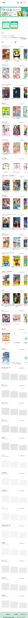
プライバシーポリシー (21, 617)
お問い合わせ (23, 614)
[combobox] (1, 42)
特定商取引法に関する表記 (8, 617)
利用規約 (16, 614)
